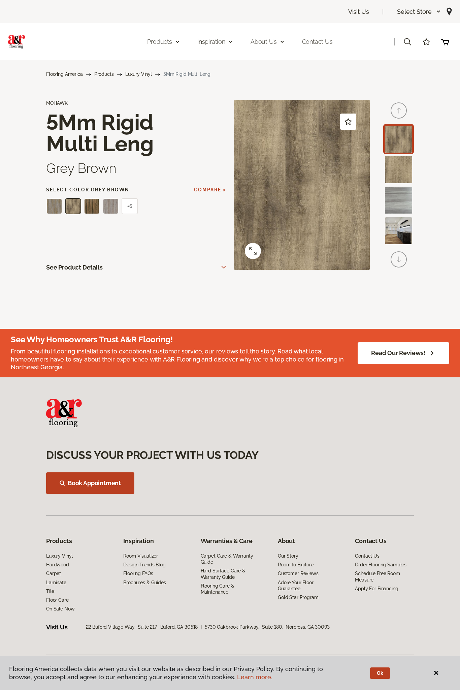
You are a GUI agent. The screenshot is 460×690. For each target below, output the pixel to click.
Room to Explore (296, 564)
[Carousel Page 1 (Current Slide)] (398, 139)
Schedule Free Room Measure (377, 576)
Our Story (288, 556)
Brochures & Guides (144, 582)
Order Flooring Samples (380, 564)
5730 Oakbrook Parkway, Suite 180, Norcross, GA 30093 (267, 627)
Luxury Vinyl (138, 74)
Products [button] (159, 41)
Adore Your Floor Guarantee (296, 585)
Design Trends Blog (144, 564)
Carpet (53, 573)
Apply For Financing (376, 588)
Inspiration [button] (211, 41)
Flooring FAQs (138, 573)
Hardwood (57, 564)
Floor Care (57, 600)
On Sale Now (60, 608)
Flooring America (64, 74)
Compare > (210, 189)
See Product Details (74, 267)
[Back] (399, 110)
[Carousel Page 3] (398, 200)
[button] (419, 11)
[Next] (399, 259)
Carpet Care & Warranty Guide (227, 559)
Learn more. (254, 677)
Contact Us (317, 41)
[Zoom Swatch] (253, 251)
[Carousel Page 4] (398, 231)
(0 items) (445, 42)
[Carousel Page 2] (398, 169)
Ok (380, 673)
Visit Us (358, 11)
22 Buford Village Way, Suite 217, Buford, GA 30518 (142, 627)
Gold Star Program (298, 597)
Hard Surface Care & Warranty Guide (223, 573)
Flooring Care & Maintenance (217, 589)
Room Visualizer (140, 556)
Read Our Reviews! (398, 352)
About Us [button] (264, 41)
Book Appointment (94, 483)
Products (104, 74)
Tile (50, 591)
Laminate (56, 582)
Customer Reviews (298, 573)
